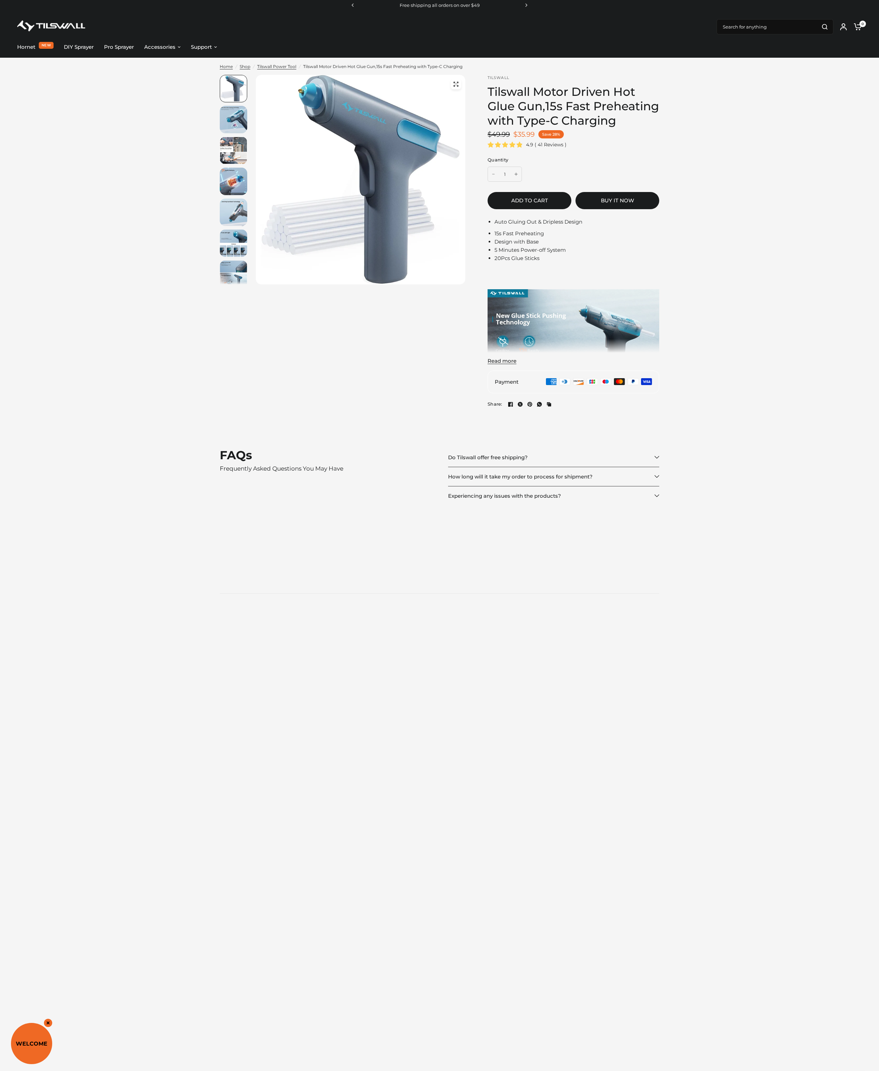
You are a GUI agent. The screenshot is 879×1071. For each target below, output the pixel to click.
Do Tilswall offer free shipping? (488, 457)
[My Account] (843, 27)
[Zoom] (456, 84)
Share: (495, 404)
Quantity (498, 159)
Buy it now (617, 200)
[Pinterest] (530, 404)
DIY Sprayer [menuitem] (79, 47)
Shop (245, 66)
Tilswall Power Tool (276, 66)
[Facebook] (510, 404)
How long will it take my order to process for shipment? (520, 476)
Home (226, 66)
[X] (520, 404)
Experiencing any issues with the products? (504, 496)
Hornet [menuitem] (26, 47)
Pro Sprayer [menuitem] (119, 47)
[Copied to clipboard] (549, 404)
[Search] (824, 26)
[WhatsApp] (539, 404)
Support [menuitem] (201, 47)
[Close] (48, 1023)
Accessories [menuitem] (159, 47)
